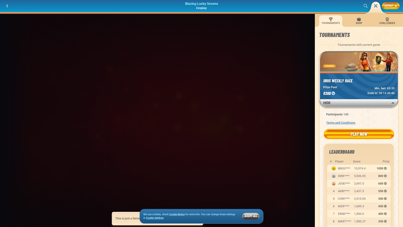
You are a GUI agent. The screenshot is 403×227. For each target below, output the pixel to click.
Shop (359, 23)
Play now (359, 134)
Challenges (387, 23)
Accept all (251, 216)
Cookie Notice (177, 214)
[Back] (7, 6)
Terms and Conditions (340, 122)
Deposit (389, 5)
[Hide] (393, 103)
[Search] (365, 6)
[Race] (375, 6)
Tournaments (331, 23)
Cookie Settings (155, 218)
